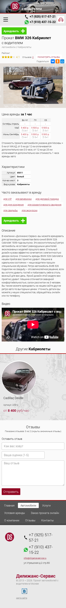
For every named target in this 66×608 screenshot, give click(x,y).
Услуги (46, 505)
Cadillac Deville (13, 398)
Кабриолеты (24, 47)
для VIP (7, 198)
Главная (9, 505)
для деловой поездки (47, 198)
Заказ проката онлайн (45, 513)
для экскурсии (29, 210)
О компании (11, 520)
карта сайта (21, 598)
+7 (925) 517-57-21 (43, 16)
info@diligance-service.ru (35, 558)
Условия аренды (14, 513)
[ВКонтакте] (53, 61)
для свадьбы (10, 210)
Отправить (11, 492)
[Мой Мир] (62, 61)
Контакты (47, 520)
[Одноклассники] (58, 61)
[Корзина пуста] (60, 19)
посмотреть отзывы (49, 56)
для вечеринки (24, 198)
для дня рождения (13, 204)
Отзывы (30, 520)
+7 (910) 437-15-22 (43, 22)
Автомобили (9, 47)
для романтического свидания (44, 204)
